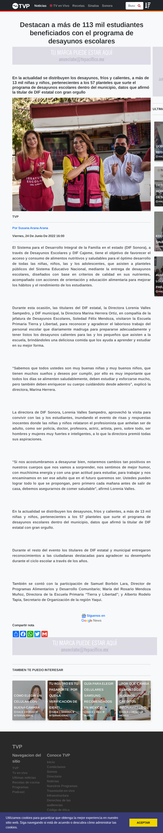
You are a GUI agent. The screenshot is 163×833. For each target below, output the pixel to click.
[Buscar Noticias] (139, 6)
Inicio (51, 762)
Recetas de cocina (26, 782)
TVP (15, 768)
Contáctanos (56, 767)
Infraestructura (58, 795)
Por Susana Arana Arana (30, 228)
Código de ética (58, 810)
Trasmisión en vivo (61, 790)
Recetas (78, 5)
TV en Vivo (60, 5)
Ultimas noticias (24, 777)
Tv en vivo (19, 772)
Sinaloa (93, 5)
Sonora (107, 5)
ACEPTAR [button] (143, 822)
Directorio (54, 776)
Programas (20, 787)
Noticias (40, 5)
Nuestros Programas (62, 786)
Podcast (18, 792)
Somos (52, 771)
